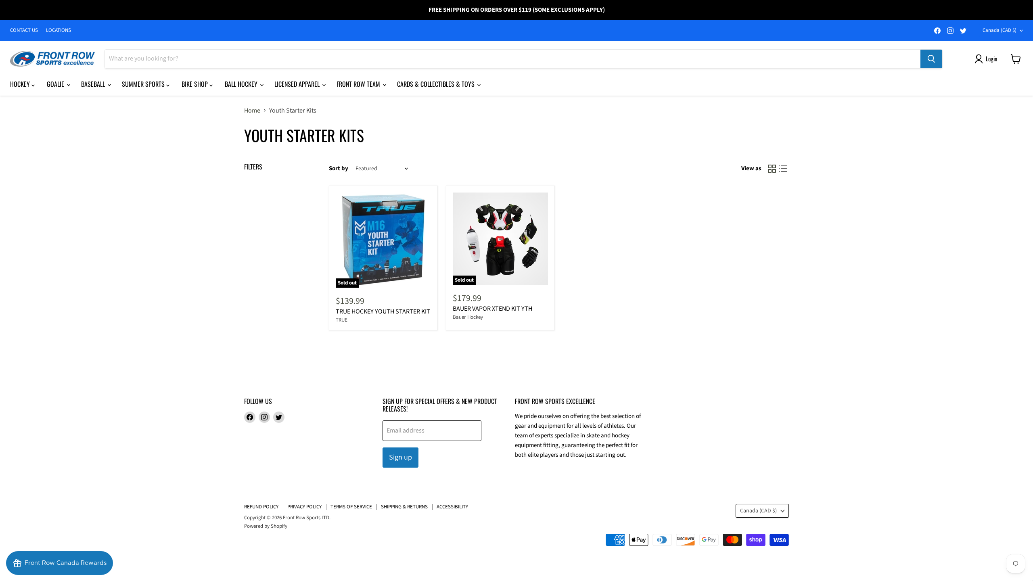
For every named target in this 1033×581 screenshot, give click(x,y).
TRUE (341, 320)
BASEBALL (94, 84)
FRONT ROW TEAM (359, 84)
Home (252, 110)
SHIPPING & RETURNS (404, 506)
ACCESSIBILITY (452, 506)
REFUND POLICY (261, 506)
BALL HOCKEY (242, 84)
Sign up (400, 457)
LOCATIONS (58, 30)
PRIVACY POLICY (304, 506)
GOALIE (56, 84)
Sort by (338, 168)
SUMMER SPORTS (144, 84)
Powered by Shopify (265, 526)
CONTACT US (24, 30)
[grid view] (772, 168)
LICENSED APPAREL (297, 84)
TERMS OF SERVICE (351, 506)
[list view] (783, 168)
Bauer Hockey (468, 317)
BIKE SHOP (195, 84)
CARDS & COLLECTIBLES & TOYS (436, 84)
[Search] (931, 59)
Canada (999, 30)
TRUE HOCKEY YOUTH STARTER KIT (383, 311)
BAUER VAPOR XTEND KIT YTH (492, 308)
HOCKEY (20, 84)
